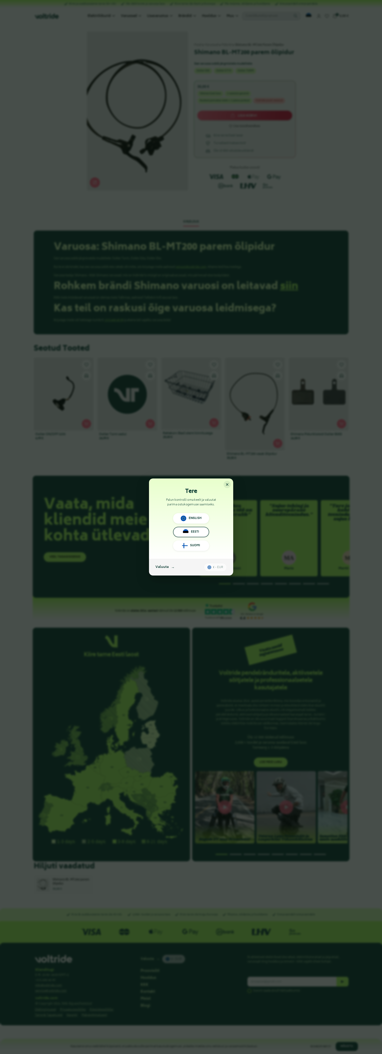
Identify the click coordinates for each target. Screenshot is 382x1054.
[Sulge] (227, 484)
